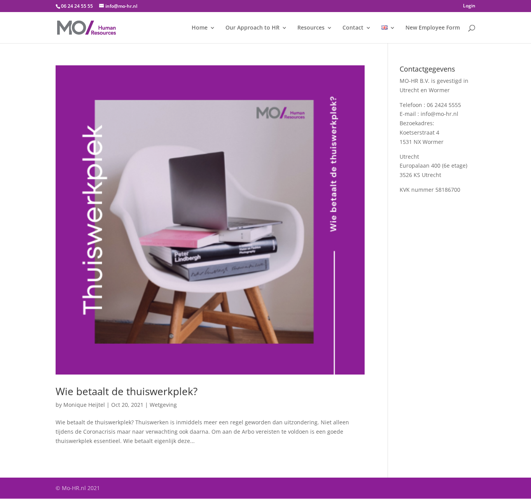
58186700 (447, 189)
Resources (311, 28)
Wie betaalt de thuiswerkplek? (126, 391)
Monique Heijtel (84, 404)
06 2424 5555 (444, 105)
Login (469, 6)
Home (200, 28)
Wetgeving (163, 404)
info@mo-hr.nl (439, 113)
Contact (352, 28)
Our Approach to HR (252, 28)
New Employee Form (432, 28)
